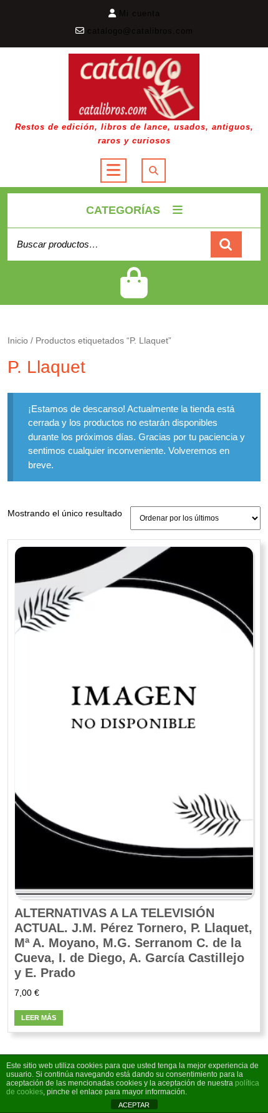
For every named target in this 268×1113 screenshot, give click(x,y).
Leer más (38, 1017)
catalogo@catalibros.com (140, 31)
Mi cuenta (139, 13)
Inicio (17, 340)
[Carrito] (134, 291)
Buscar (226, 244)
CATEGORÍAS (123, 210)
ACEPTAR (134, 1105)
